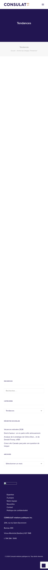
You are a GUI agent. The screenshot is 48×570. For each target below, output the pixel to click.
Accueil (13, 51)
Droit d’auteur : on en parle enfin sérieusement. (22, 433)
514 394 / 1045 (11, 538)
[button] (43, 4)
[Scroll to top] (44, 565)
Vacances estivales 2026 (13, 429)
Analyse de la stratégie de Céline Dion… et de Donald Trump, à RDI (22, 438)
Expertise (10, 495)
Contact (10, 507)
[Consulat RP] (16, 4)
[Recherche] (24, 390)
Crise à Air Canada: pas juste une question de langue (21, 444)
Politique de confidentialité (17, 510)
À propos (10, 498)
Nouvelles (11, 504)
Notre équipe (12, 501)
